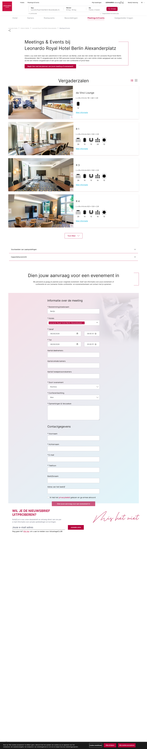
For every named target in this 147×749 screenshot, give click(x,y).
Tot (50, 340)
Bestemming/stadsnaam (59, 307)
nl (142, 2)
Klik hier (26, 531)
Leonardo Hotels (13, 28)
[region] (73, 745)
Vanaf (51, 329)
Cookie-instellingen (96, 745)
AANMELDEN (76, 527)
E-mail (51, 455)
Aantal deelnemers (55, 350)
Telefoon (52, 466)
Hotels (22, 2)
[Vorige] (9, 102)
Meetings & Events (33, 2)
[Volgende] (72, 102)
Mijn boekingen (97, 2)
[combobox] (73, 311)
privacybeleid (64, 497)
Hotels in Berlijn (24, 28)
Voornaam (53, 434)
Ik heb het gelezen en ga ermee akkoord (73, 497)
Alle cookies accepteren (126, 745)
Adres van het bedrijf (56, 487)
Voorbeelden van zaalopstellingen (24, 249)
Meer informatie (82, 112)
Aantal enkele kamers (56, 361)
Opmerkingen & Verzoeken (60, 404)
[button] (41, 102)
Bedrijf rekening (133, 2)
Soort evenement (56, 382)
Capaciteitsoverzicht (19, 257)
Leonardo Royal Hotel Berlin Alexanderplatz (44, 28)
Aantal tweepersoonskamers (59, 372)
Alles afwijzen (110, 745)
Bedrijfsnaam (52, 476)
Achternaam (54, 444)
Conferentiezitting (56, 393)
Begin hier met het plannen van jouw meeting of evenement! (50, 66)
